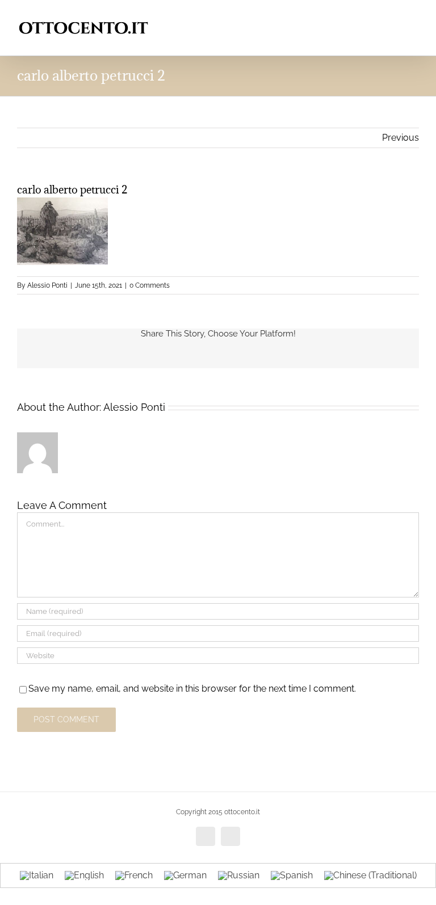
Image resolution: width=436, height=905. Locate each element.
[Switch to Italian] (36, 876)
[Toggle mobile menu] (414, 17)
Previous (400, 137)
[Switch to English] (84, 876)
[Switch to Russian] (238, 876)
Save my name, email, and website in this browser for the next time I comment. (192, 688)
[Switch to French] (134, 876)
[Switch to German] (185, 876)
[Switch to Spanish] (291, 876)
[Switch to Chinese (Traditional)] (370, 876)
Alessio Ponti (47, 285)
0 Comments (149, 285)
